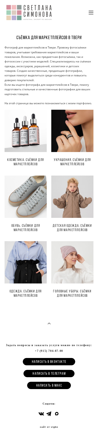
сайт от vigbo (49, 427)
